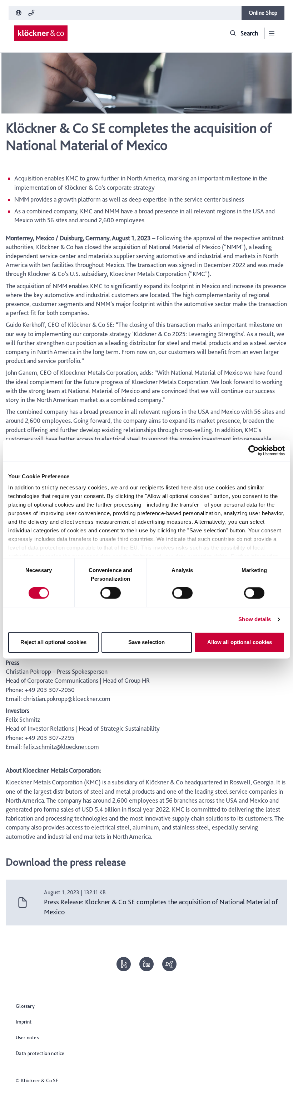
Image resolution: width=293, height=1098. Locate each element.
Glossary (25, 1006)
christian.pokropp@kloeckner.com (66, 698)
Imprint (24, 1022)
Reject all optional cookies (53, 642)
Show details (254, 619)
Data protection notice (40, 1053)
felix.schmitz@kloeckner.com (61, 746)
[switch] (110, 593)
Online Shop (263, 12)
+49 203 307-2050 (50, 689)
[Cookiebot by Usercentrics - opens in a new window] (253, 450)
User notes (27, 1037)
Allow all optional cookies (239, 642)
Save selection (146, 642)
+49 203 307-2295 (49, 737)
